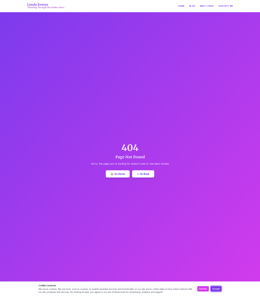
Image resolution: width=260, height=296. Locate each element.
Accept (216, 288)
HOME (181, 6)
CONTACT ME (225, 6)
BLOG (192, 6)
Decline (203, 288)
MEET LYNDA (207, 6)
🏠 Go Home (118, 173)
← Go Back (143, 173)
